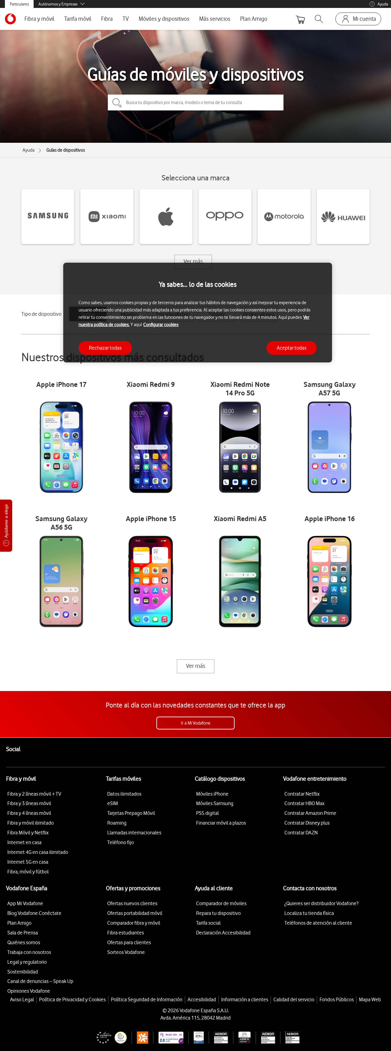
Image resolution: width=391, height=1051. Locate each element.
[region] (197, 312)
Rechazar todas (105, 348)
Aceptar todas (291, 348)
